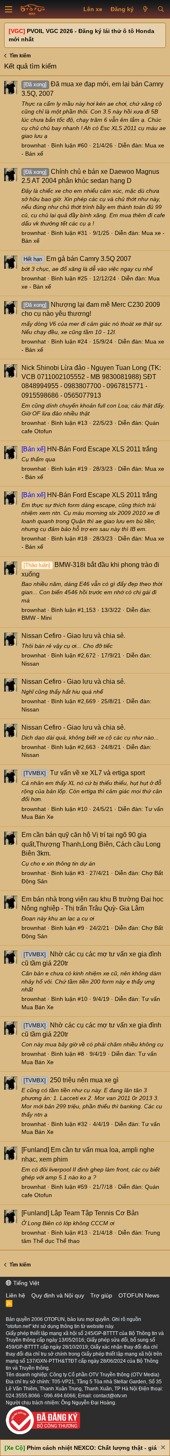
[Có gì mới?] (145, 9)
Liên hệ (15, 1295)
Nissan (30, 663)
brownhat (33, 145)
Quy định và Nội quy (57, 1295)
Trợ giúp (101, 1295)
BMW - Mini (36, 617)
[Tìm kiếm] (160, 9)
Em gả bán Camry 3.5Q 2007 (77, 258)
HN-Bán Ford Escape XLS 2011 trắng (89, 449)
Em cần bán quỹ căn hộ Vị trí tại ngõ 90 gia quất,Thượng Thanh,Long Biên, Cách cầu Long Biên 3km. (91, 844)
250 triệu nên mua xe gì (71, 1080)
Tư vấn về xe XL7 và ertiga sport (84, 772)
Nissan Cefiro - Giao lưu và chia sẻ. (73, 635)
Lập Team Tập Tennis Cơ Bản (80, 1212)
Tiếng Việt (25, 1283)
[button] (9, 9)
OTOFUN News (138, 1295)
